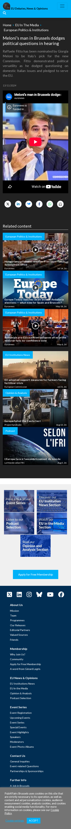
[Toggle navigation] (62, 6)
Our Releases (17, 625)
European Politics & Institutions (26, 30)
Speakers (15, 737)
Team (13, 615)
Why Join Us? (17, 654)
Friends (14, 639)
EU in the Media (19, 688)
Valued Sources (19, 634)
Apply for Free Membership (35, 574)
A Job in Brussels (19, 785)
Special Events (18, 727)
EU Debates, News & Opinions (29, 8)
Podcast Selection (20, 698)
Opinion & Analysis (21, 693)
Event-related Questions (24, 766)
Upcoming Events (20, 717)
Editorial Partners (20, 630)
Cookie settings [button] (14, 820)
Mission (14, 610)
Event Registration (21, 712)
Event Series (17, 722)
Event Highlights (19, 732)
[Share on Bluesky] (28, 204)
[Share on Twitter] (7, 204)
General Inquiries (20, 761)
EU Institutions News (22, 683)
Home (7, 25)
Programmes (17, 620)
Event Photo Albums (22, 746)
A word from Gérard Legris (25, 668)
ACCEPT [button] (33, 820)
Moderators (17, 741)
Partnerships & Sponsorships (27, 771)
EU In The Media (27, 25)
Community (16, 659)
